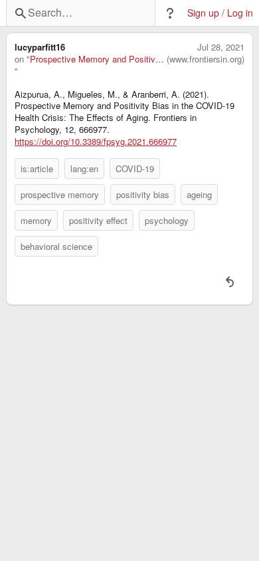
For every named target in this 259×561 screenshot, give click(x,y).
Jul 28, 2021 (220, 47)
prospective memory (60, 194)
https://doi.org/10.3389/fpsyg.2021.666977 (96, 142)
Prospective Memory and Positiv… (97, 59)
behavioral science (56, 246)
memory (36, 220)
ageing (199, 194)
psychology (167, 220)
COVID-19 (135, 168)
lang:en (84, 168)
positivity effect (98, 220)
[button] (170, 13)
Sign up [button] (203, 13)
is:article (37, 168)
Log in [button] (240, 13)
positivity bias (142, 194)
